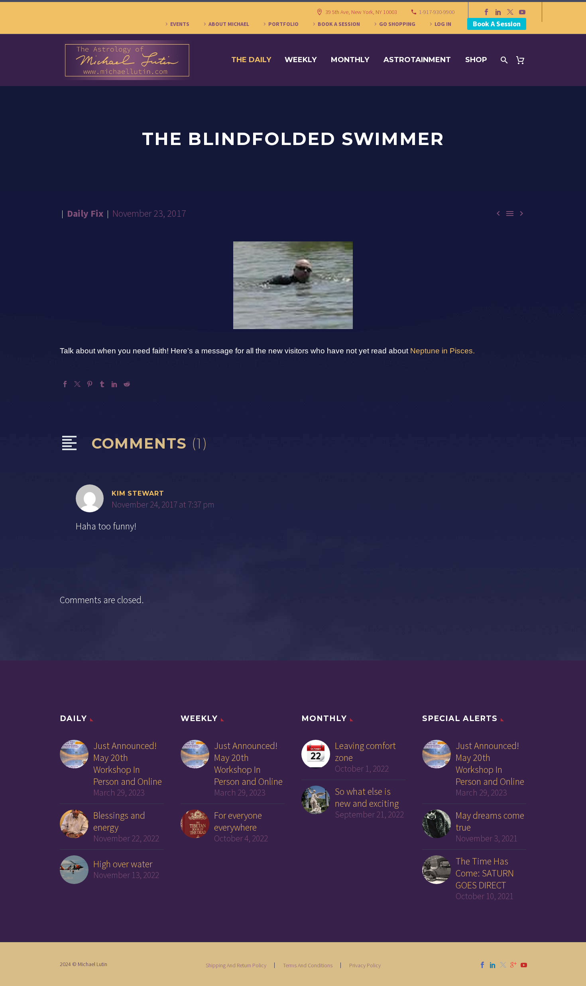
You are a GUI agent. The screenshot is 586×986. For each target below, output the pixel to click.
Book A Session (497, 23)
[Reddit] (127, 384)
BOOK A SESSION (339, 23)
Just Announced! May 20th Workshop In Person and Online (127, 764)
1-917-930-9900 (436, 12)
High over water (122, 864)
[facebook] (482, 965)
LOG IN (443, 23)
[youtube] (524, 965)
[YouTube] (522, 12)
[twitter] (503, 965)
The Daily (251, 59)
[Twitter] (510, 12)
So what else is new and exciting (367, 798)
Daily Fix (85, 213)
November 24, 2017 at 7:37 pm (163, 504)
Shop (476, 59)
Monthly (350, 59)
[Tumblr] (102, 384)
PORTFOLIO (283, 23)
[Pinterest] (90, 384)
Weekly (301, 59)
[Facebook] (486, 12)
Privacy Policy (365, 965)
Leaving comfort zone (365, 752)
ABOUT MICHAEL (228, 23)
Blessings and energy (119, 821)
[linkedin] (493, 965)
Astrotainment (417, 59)
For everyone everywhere (238, 821)
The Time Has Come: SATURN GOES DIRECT (485, 873)
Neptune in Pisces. (442, 351)
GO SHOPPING (397, 23)
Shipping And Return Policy (236, 965)
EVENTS (179, 23)
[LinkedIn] (498, 12)
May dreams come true (490, 821)
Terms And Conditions (307, 965)
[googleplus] (513, 965)
